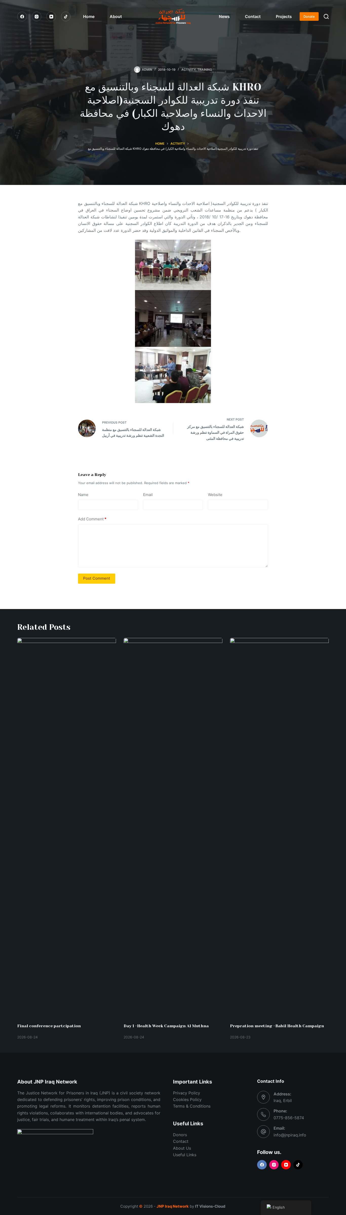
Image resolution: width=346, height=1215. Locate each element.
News (224, 16)
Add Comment (92, 519)
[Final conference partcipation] (66, 828)
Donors (180, 1134)
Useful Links (184, 1154)
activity (188, 69)
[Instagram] (37, 16)
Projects (284, 16)
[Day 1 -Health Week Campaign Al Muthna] (173, 828)
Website (215, 494)
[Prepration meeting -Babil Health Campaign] (279, 828)
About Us (182, 1148)
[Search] (326, 16)
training (204, 69)
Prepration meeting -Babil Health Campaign (277, 1025)
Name (83, 494)
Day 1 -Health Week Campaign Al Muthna (166, 1025)
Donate (309, 16)
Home (88, 16)
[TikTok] (66, 16)
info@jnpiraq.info (290, 1134)
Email (148, 494)
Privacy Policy (186, 1092)
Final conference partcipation (49, 1025)
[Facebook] (22, 16)
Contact (253, 16)
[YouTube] (51, 16)
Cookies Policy (187, 1099)
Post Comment (96, 578)
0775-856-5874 (289, 1117)
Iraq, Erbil (283, 1100)
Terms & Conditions (191, 1106)
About (116, 16)
